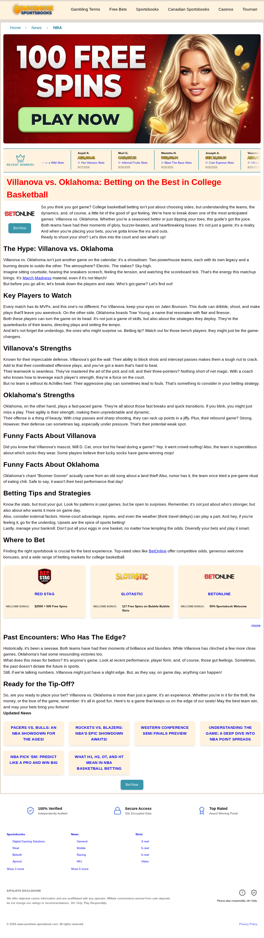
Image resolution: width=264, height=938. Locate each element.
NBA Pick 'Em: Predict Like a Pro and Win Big (34, 760)
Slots (139, 834)
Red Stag (45, 594)
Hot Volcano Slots (85, 162)
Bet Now (19, 228)
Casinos (226, 9)
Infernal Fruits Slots (127, 162)
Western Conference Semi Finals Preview (165, 730)
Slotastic (132, 594)
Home (15, 27)
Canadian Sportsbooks (188, 9)
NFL (79, 861)
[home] (34, 16)
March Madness (37, 278)
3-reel (145, 841)
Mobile (81, 848)
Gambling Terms (85, 9)
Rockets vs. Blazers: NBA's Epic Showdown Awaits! (99, 733)
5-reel (145, 848)
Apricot (17, 861)
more (256, 625)
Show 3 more (15, 869)
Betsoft (17, 854)
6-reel (145, 854)
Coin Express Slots (213, 162)
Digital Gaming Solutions (29, 841)
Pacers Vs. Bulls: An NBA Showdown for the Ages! (33, 733)
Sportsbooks (147, 9)
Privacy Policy (248, 924)
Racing (81, 854)
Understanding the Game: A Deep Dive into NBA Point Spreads (230, 733)
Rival (16, 848)
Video (145, 861)
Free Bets (118, 9)
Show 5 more (79, 869)
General (82, 841)
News (37, 27)
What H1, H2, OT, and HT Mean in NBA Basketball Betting (99, 763)
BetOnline (158, 551)
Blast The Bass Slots (170, 162)
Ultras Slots (250, 162)
